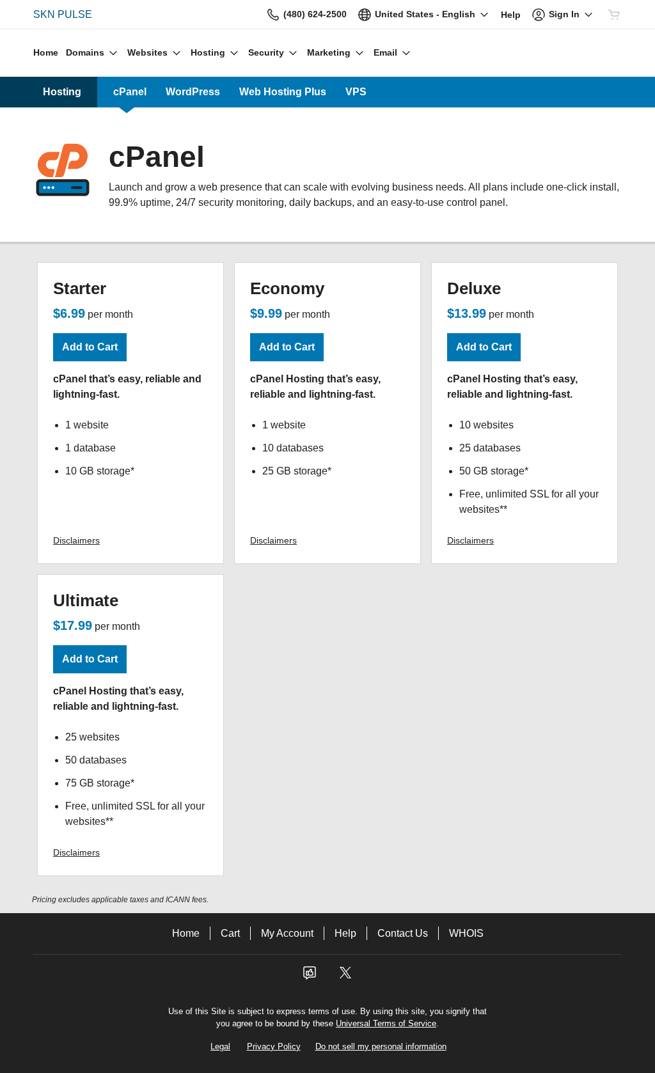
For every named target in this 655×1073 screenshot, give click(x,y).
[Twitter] (345, 976)
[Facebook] (309, 976)
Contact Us (402, 933)
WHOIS (466, 933)
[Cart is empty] (614, 14)
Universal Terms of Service (386, 1023)
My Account (287, 933)
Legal (220, 1046)
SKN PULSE (62, 14)
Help (345, 933)
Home (186, 933)
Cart (230, 933)
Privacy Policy (274, 1046)
